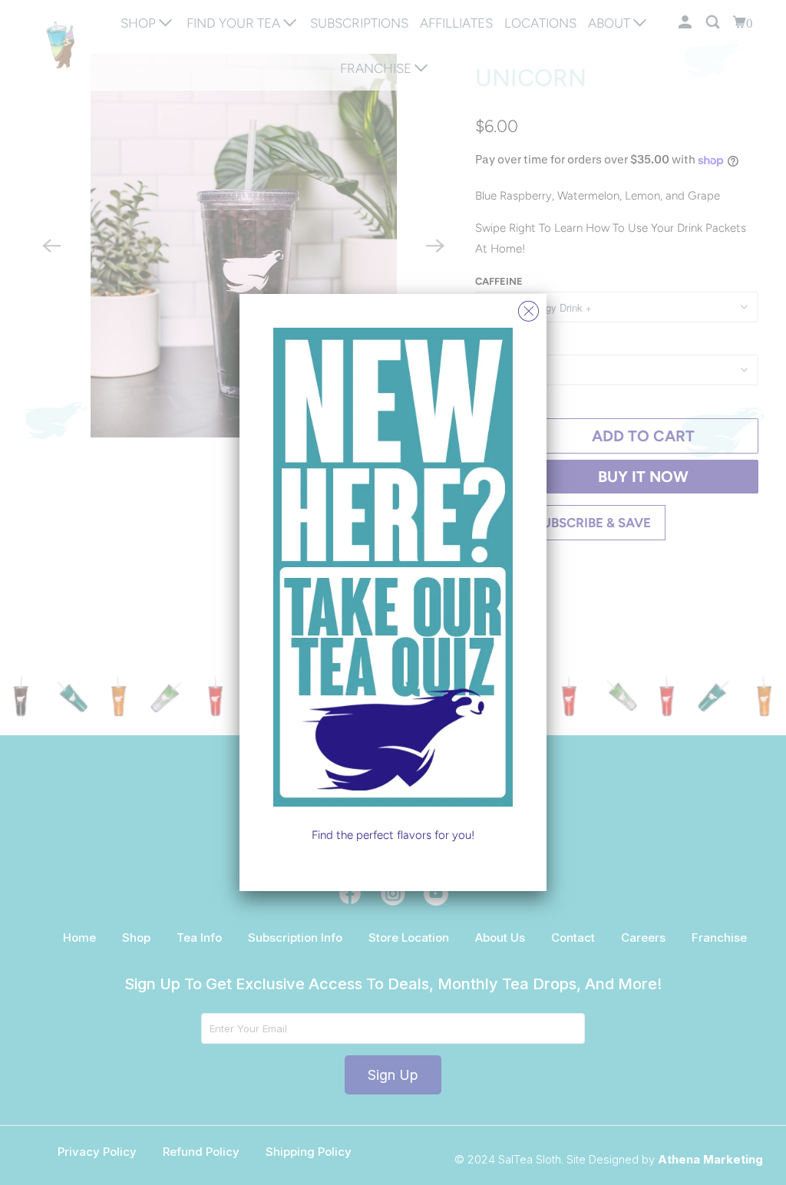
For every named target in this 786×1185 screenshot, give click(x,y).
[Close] (528, 307)
